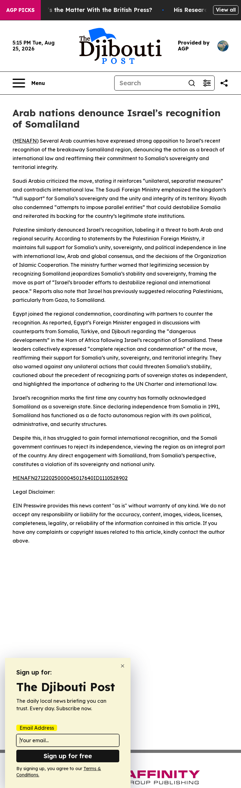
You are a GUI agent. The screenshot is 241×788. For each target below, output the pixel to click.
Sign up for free (68, 756)
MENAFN (25, 141)
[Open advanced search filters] (206, 83)
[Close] (123, 666)
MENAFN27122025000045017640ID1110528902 (70, 478)
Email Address (36, 728)
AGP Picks (20, 10)
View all (226, 10)
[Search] (191, 83)
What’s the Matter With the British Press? (92, 9)
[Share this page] (224, 83)
